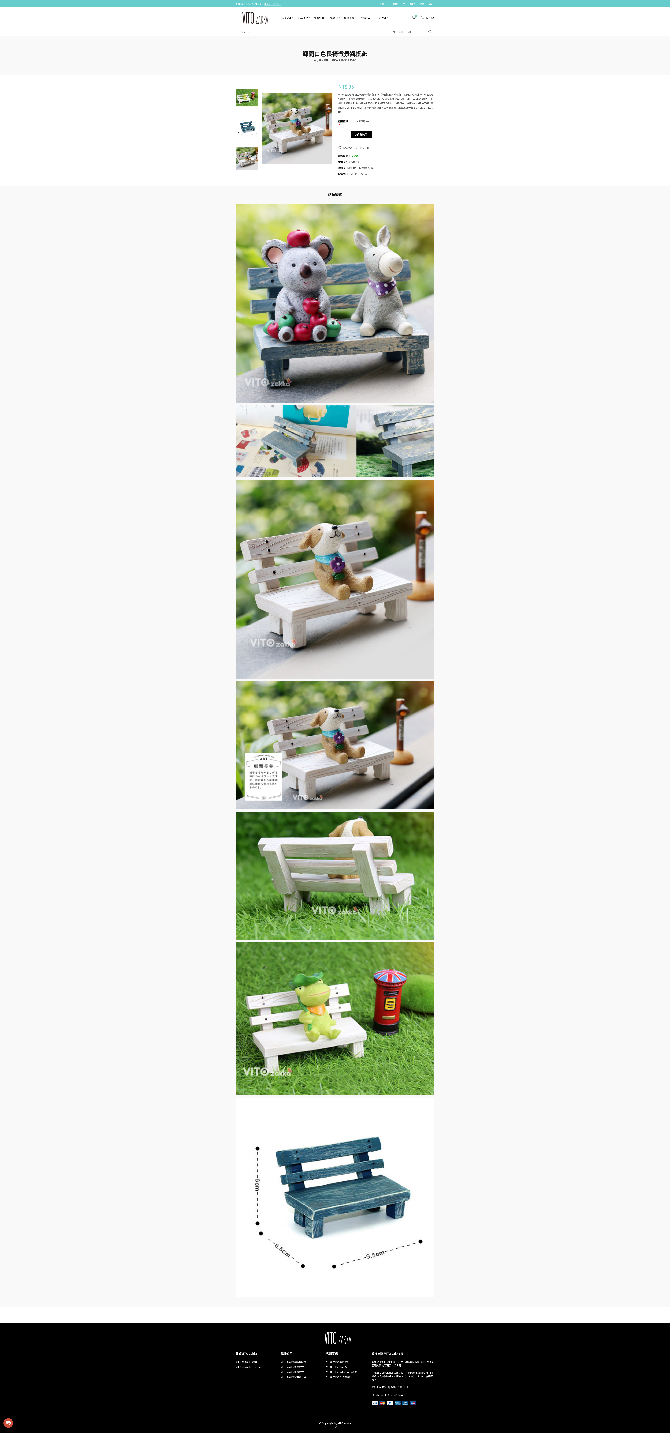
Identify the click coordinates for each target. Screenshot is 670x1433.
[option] (247, 97)
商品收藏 (347, 148)
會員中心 (383, 3)
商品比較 (364, 148)
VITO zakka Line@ (336, 1367)
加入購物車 (361, 134)
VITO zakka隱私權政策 (293, 1362)
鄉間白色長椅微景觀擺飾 (344, 60)
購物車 (413, 3)
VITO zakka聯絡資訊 (337, 1362)
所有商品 (323, 60)
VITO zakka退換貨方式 (293, 1377)
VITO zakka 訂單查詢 (338, 1377)
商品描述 (335, 194)
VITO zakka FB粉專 (246, 1362)
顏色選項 (343, 121)
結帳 (422, 3)
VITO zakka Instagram (249, 1367)
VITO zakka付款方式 (292, 1367)
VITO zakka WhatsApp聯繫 (341, 1372)
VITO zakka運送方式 (292, 1372)
